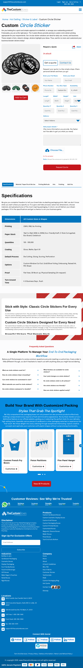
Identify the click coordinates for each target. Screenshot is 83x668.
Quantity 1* (47, 106)
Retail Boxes (6, 578)
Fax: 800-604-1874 (12, 624)
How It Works (47, 569)
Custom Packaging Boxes (51, 523)
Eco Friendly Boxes (8, 567)
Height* (65, 96)
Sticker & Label (29, 19)
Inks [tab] (54, 184)
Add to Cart (21, 98)
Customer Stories (49, 572)
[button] (2, 445)
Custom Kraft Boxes (50, 520)
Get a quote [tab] (50, 63)
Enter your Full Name (50, 76)
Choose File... (56, 150)
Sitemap (45, 590)
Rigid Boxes (6, 580)
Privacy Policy (33, 654)
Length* (46, 96)
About (45, 561)
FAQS (44, 578)
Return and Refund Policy (63, 654)
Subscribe (21, 550)
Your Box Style (62, 86)
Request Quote (62, 167)
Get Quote (46, 583)
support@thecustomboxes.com (14, 2)
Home (5, 19)
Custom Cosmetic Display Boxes (54, 517)
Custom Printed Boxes (50, 526)
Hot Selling (15, 19)
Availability (74, 86)
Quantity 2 (60, 106)
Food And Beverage (8, 569)
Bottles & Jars (6, 556)
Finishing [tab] (61, 184)
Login (59, 2)
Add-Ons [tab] (70, 184)
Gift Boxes (5, 572)
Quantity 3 (73, 106)
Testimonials (47, 575)
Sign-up (65, 2)
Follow (17, 640)
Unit (74, 96)
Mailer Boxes (47, 534)
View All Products (41, 484)
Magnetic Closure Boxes (51, 531)
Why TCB (45, 567)
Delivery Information (46, 654)
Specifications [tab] (8, 184)
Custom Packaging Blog (51, 580)
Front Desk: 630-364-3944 (14, 619)
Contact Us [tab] (65, 63)
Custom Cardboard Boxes (52, 515)
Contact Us (47, 587)
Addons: (46, 116)
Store (45, 558)
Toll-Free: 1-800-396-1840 (14, 614)
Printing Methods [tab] (43, 184)
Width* (55, 96)
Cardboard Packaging (9, 558)
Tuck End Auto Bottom (50, 539)
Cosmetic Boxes (7, 561)
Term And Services (20, 654)
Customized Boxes (49, 528)
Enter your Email (69, 76)
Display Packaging (8, 564)
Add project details (50, 127)
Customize (10, 469)
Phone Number (48, 86)
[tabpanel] (62, 119)
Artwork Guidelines (49, 564)
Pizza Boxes (47, 537)
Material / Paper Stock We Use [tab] (25, 184)
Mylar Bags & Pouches (9, 575)
